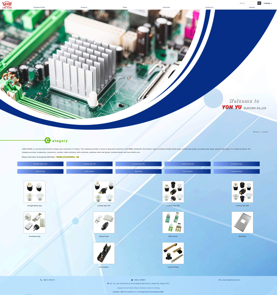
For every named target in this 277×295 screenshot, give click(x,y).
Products (84, 7)
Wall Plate (138, 171)
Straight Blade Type (40, 164)
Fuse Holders (187, 171)
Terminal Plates (236, 171)
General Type (40, 171)
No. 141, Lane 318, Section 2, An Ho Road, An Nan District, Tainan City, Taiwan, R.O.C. (139, 283)
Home (257, 132)
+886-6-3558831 (140, 280)
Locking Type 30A (187, 164)
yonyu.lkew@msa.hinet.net (231, 280)
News (125, 7)
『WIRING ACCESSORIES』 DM (67, 157)
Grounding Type (236, 164)
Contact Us (209, 7)
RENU (162, 292)
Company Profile (39, 7)
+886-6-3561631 (49, 280)
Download (166, 7)
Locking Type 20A (138, 164)
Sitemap (252, 7)
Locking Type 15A (89, 164)
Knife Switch (89, 171)
